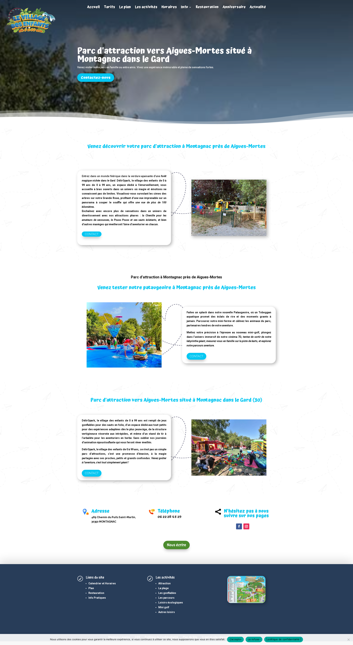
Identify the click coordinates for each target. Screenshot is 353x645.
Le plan (125, 7)
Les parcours (166, 597)
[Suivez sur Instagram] (246, 526)
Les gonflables (167, 592)
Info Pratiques (97, 597)
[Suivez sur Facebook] (239, 526)
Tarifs (109, 7)
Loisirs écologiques (170, 602)
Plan (91, 588)
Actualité (258, 7)
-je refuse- (254, 639)
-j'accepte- (235, 639)
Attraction (164, 583)
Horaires (169, 7)
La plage (163, 588)
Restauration (207, 7)
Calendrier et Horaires (102, 583)
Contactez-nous (95, 78)
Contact (92, 234)
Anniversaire (234, 7)
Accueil (93, 7)
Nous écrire (176, 545)
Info (184, 7)
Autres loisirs (166, 612)
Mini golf (163, 607)
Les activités (146, 7)
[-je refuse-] (348, 639)
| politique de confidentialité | (283, 639)
